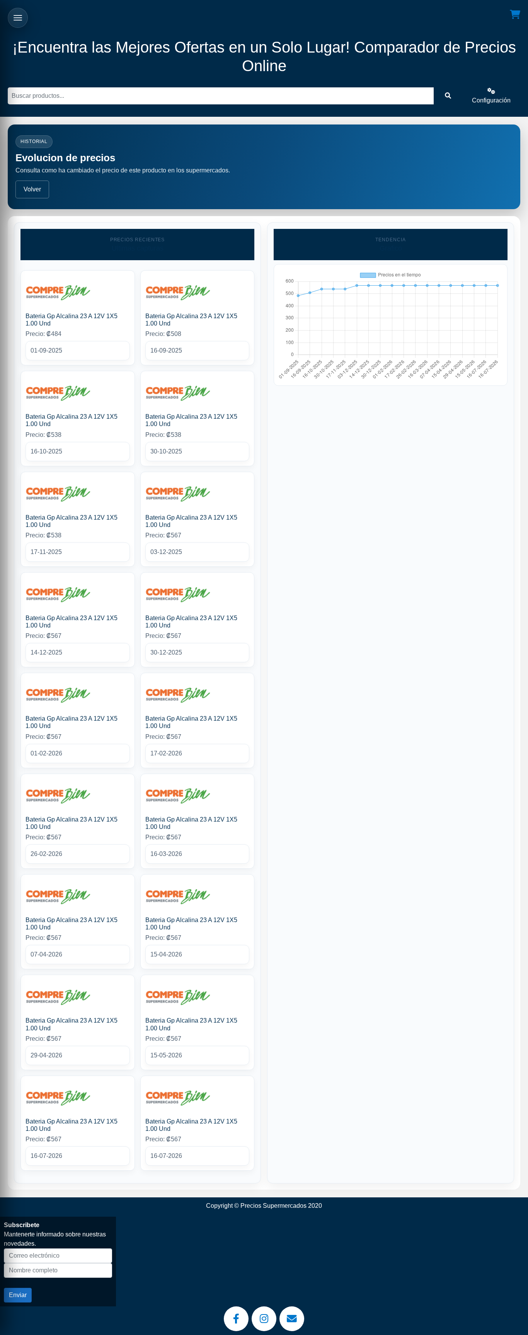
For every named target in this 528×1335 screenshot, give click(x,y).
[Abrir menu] (18, 18)
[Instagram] (264, 1318)
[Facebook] (236, 1318)
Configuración (491, 100)
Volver (32, 189)
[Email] (291, 1318)
